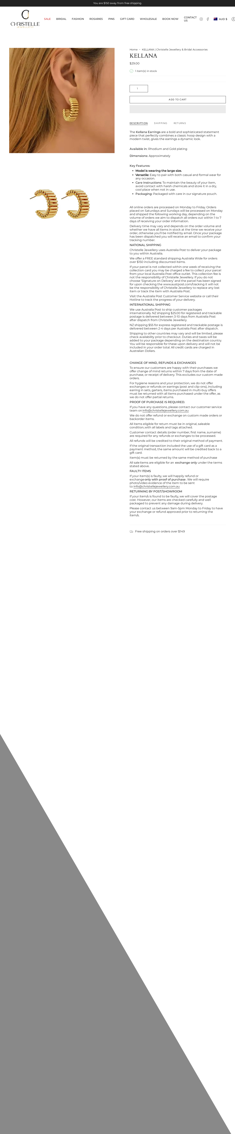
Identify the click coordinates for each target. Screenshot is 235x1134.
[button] (61, 19)
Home (134, 49)
